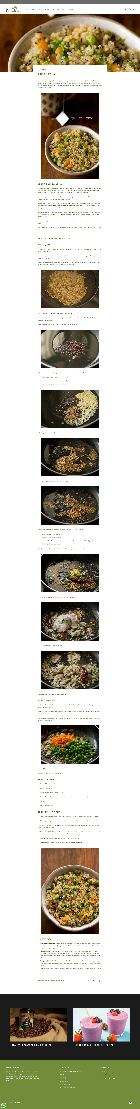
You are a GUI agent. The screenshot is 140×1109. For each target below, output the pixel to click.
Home (26, 9)
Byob (47, 9)
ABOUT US (63, 1078)
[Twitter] (105, 1078)
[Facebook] (101, 1078)
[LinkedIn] (114, 1078)
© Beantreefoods (14, 1102)
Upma (60, 212)
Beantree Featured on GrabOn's (31, 1045)
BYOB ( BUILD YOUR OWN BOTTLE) (70, 1072)
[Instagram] (109, 1078)
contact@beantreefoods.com (109, 1074)
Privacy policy (64, 1081)
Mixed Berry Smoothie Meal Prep (95, 1045)
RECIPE (62, 1075)
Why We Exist (58, 9)
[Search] (130, 9)
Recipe (70, 9)
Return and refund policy (67, 1087)
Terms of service (65, 1084)
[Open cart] (134, 9)
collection (36, 9)
